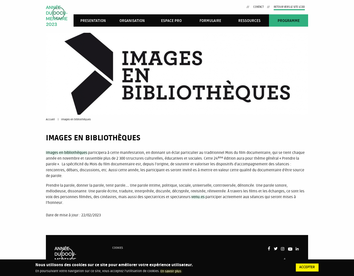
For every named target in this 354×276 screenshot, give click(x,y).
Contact (258, 7)
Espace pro (171, 21)
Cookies (117, 248)
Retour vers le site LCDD (289, 7)
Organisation (132, 21)
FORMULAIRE (210, 21)
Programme (289, 21)
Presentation (93, 21)
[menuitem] (93, 20)
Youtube (290, 250)
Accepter (307, 267)
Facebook (270, 248)
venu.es (198, 197)
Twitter (276, 249)
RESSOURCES (249, 21)
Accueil (50, 119)
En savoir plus (170, 271)
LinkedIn (298, 249)
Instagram (283, 249)
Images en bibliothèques (76, 119)
